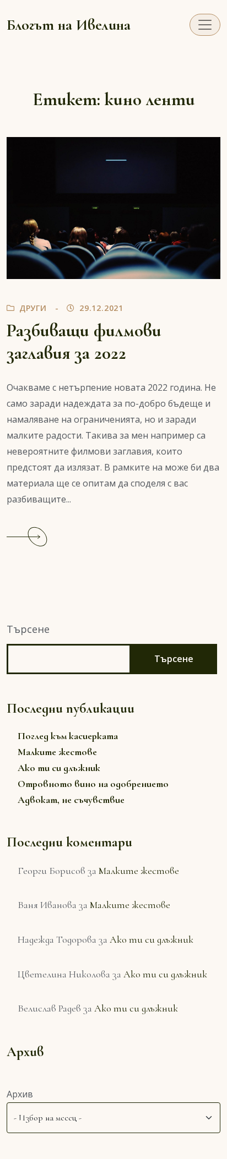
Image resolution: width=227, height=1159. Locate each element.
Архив (20, 1094)
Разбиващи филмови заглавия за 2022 (84, 341)
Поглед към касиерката (68, 736)
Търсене (28, 629)
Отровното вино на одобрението (93, 784)
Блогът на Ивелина (69, 24)
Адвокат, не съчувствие (71, 800)
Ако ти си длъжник (59, 768)
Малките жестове (57, 752)
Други (33, 308)
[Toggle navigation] (205, 25)
